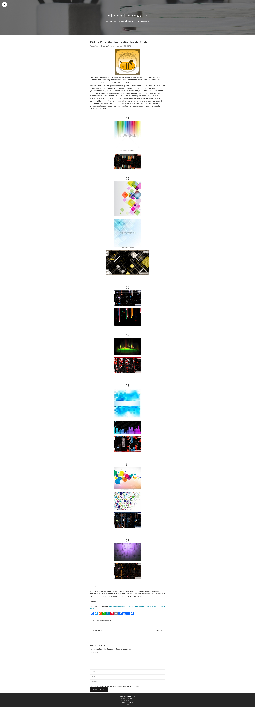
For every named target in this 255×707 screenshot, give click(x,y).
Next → (159, 630)
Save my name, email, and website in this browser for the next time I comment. (115, 686)
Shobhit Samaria (127, 15)
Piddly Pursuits (106, 620)
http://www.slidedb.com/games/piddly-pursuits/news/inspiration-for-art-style (127, 607)
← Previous (98, 630)
